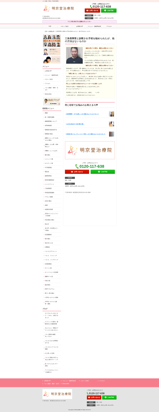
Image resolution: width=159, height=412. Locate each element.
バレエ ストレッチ (51, 255)
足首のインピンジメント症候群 (51, 214)
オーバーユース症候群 (51, 272)
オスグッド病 (49, 163)
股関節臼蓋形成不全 (51, 129)
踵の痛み (48, 238)
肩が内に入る (49, 243)
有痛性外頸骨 (49, 209)
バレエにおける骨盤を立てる (51, 342)
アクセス (109, 26)
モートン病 (48, 268)
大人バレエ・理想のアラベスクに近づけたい (51, 329)
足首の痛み (48, 201)
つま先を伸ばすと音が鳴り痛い (75, 124)
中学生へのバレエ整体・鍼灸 (51, 302)
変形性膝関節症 (49, 180)
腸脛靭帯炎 (48, 176)
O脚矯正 (47, 247)
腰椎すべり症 (49, 276)
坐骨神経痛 (48, 125)
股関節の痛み (49, 134)
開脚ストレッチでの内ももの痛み (51, 139)
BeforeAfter (48, 94)
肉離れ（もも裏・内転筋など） (51, 145)
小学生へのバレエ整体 (51, 297)
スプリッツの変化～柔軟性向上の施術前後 (51, 323)
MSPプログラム (49, 289)
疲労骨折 (47, 285)
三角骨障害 (48, 188)
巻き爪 (47, 224)
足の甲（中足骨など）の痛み (51, 229)
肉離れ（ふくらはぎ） (51, 150)
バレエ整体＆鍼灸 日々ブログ (51, 335)
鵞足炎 (47, 171)
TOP (50, 26)
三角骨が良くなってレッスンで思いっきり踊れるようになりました (86, 134)
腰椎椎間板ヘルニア (51, 121)
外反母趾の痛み (49, 220)
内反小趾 (47, 280)
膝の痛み (47, 155)
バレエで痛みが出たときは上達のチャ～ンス (51, 358)
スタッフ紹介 (65, 26)
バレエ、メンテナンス (51, 259)
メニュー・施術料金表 (94, 26)
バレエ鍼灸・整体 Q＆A (51, 89)
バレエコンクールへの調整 (51, 348)
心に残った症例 (49, 353)
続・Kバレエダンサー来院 (51, 365)
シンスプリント (49, 184)
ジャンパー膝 (49, 159)
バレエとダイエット (51, 251)
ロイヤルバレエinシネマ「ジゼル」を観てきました (51, 315)
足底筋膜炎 (48, 264)
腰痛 (46, 113)
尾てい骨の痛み (49, 293)
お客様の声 (79, 26)
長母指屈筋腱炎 (49, 192)
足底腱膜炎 (48, 234)
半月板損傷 (48, 167)
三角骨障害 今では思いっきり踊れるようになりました (82, 114)
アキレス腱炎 (49, 197)
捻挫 (46, 205)
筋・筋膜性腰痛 (49, 117)
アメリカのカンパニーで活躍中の (51, 371)
